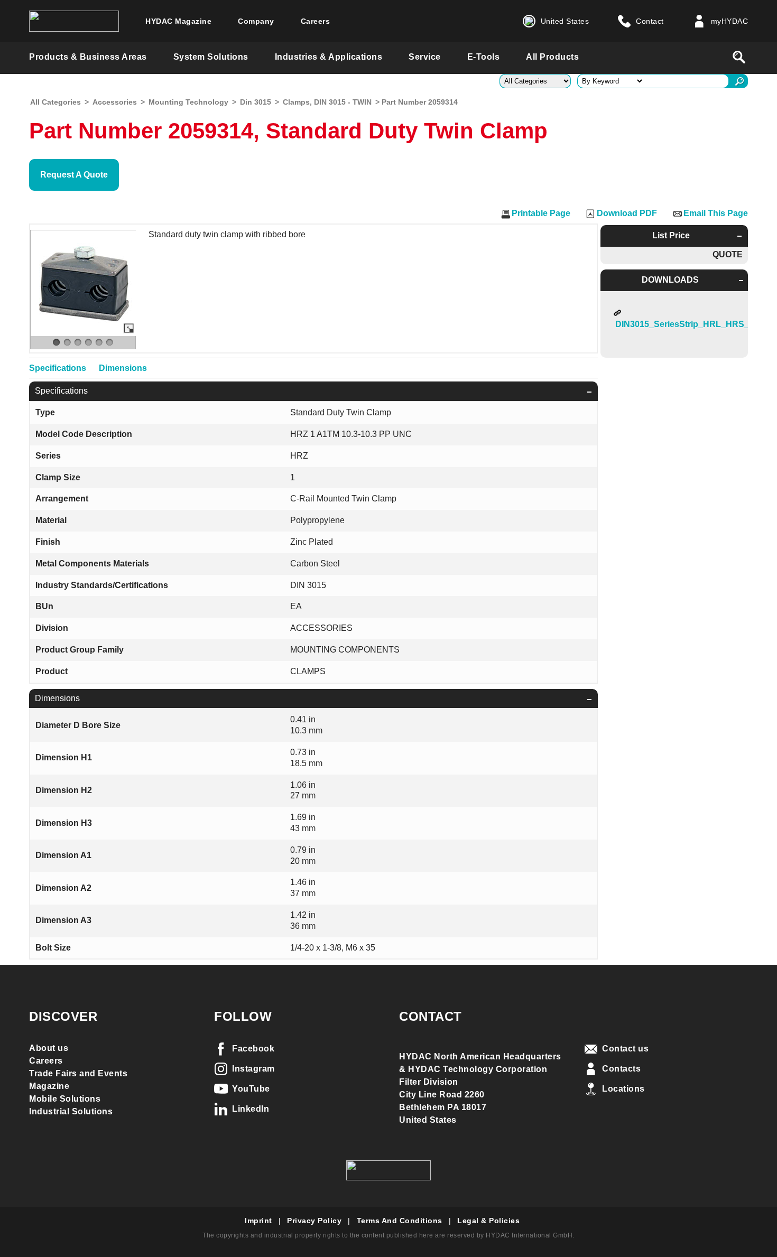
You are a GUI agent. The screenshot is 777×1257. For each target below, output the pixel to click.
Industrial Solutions (71, 1111)
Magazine (49, 1086)
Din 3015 (255, 102)
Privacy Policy (314, 1220)
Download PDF (627, 213)
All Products (552, 56)
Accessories (114, 102)
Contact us (625, 1048)
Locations (623, 1088)
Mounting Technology (188, 102)
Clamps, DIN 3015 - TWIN (327, 102)
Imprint (258, 1220)
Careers (315, 21)
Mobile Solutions (64, 1098)
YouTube (251, 1088)
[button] (74, 175)
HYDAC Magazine (178, 21)
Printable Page (541, 213)
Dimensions (123, 368)
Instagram (253, 1068)
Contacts (621, 1068)
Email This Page (715, 213)
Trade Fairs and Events (78, 1073)
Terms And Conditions (399, 1220)
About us (48, 1048)
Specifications (57, 368)
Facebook (253, 1048)
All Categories (55, 102)
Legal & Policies (488, 1220)
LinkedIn (250, 1108)
